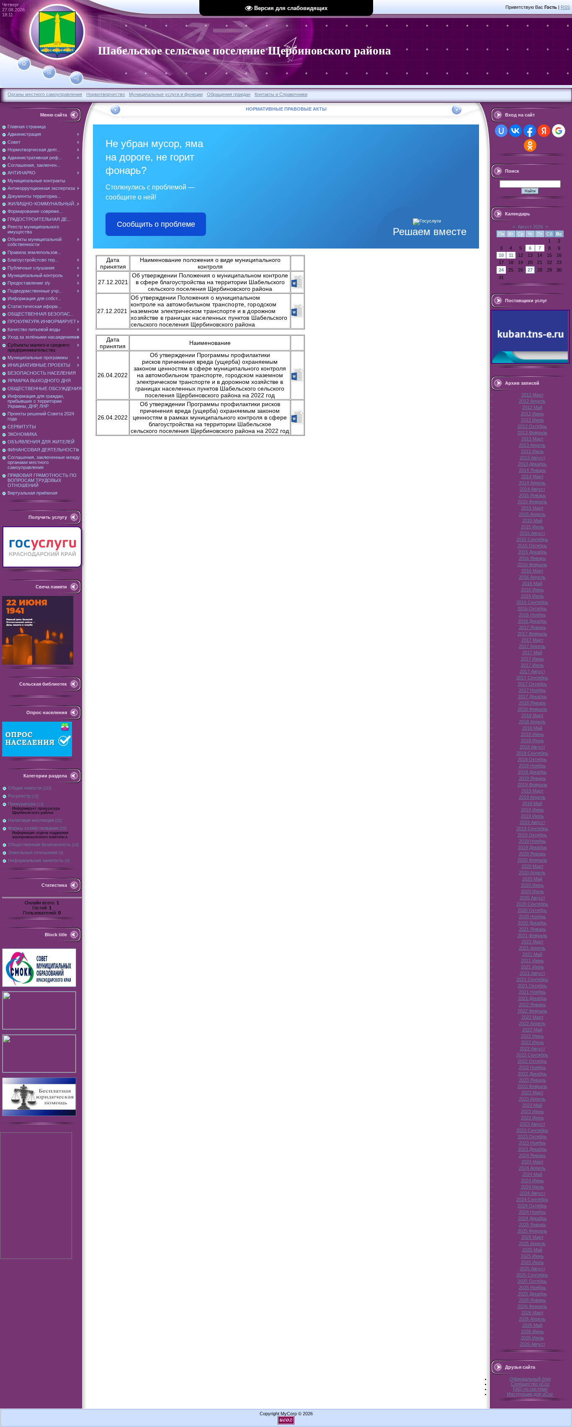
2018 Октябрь (532, 759)
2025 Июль (532, 1262)
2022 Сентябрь (532, 1054)
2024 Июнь (532, 1180)
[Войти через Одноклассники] (530, 145)
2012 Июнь (532, 413)
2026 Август (532, 1344)
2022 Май (532, 1029)
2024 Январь (532, 1155)
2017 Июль (532, 665)
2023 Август (532, 1124)
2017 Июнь (532, 658)
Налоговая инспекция (31, 820)
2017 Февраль (532, 633)
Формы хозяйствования (33, 828)
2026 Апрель (532, 1318)
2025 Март (532, 1237)
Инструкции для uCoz (530, 1393)
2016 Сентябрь (532, 602)
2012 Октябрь (532, 426)
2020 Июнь (532, 885)
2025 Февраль (532, 1230)
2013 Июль (532, 451)
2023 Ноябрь (532, 1142)
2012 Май (532, 407)
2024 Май (532, 1174)
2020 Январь (532, 853)
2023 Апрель (532, 1098)
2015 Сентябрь (532, 539)
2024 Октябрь (532, 1205)
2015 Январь (532, 495)
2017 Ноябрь (532, 690)
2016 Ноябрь (532, 614)
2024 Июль (532, 1186)
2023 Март (532, 1092)
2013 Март (532, 438)
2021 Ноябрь (532, 991)
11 (511, 255)
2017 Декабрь (532, 696)
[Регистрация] (49, 72)
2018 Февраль (532, 709)
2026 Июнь (532, 1331)
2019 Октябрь (532, 834)
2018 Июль (532, 740)
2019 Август (532, 822)
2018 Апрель (532, 721)
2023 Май (532, 1105)
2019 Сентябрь (532, 828)
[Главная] (24, 63)
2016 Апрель (532, 577)
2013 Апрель (532, 445)
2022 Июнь (532, 1036)
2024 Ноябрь (532, 1212)
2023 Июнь (532, 1111)
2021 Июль (532, 966)
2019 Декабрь (532, 847)
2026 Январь (532, 1300)
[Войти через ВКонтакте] (515, 130)
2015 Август (532, 533)
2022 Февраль (532, 1010)
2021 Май (532, 954)
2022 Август (532, 1048)
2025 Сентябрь (532, 1274)
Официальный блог (530, 1378)
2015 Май (532, 520)
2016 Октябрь (532, 608)
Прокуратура (22, 803)
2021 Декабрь (532, 998)
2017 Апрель (532, 646)
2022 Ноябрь (532, 1067)
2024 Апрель (532, 1168)
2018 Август (532, 746)
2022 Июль (532, 1042)
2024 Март (532, 1161)
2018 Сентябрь (532, 753)
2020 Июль (532, 891)
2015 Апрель (532, 514)
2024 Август (532, 1193)
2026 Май (532, 1325)
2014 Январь (532, 470)
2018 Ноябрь (532, 765)
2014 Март (532, 476)
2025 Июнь (532, 1256)
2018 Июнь (532, 734)
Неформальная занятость (36, 860)
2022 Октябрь (532, 1061)
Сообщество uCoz (530, 1383)
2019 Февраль (532, 784)
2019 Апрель (532, 797)
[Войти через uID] (501, 130)
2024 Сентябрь (532, 1199)
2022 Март (532, 1017)
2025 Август (532, 1268)
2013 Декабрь (532, 463)
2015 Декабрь (532, 551)
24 (501, 269)
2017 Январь (532, 627)
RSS (565, 7)
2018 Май (532, 727)
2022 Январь (532, 1004)
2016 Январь (532, 558)
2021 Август (532, 973)
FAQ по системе (530, 1388)
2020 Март (532, 866)
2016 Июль (532, 595)
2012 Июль (532, 419)
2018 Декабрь (532, 771)
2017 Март (532, 639)
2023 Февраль (532, 1086)
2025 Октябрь (532, 1281)
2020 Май (532, 878)
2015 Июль (532, 526)
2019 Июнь (532, 809)
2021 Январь (532, 929)
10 (501, 255)
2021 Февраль (532, 935)
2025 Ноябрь (532, 1287)
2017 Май (532, 652)
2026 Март (532, 1312)
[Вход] (76, 78)
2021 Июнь (532, 960)
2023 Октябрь (532, 1136)
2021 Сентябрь (532, 979)
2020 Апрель (532, 872)
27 (530, 269)
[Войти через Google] (558, 130)
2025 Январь (532, 1224)
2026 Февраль (532, 1306)
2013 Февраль (532, 432)
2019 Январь (532, 778)
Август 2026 (530, 226)
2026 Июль (532, 1337)
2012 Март (532, 394)
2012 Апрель (532, 401)
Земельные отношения (32, 852)
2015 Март (532, 507)
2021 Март (532, 941)
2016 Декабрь (532, 621)
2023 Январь (532, 1080)
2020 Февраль (532, 859)
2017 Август (532, 671)
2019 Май (532, 803)
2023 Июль (532, 1117)
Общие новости (24, 787)
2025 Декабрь (532, 1293)
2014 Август (532, 489)
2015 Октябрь (532, 545)
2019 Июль (532, 815)
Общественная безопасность (39, 844)
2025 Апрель (532, 1243)
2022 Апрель (532, 1023)
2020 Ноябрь (532, 916)
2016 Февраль (532, 564)
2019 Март (532, 790)
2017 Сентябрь (532, 677)
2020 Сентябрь (532, 903)
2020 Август (532, 897)
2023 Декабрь (532, 1149)
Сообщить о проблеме (156, 224)
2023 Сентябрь (532, 1130)
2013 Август (532, 457)
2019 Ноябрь (532, 841)
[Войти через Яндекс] (544, 130)
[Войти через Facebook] (529, 130)
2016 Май (532, 583)
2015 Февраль (532, 501)
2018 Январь (532, 702)
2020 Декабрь (532, 922)
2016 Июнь (532, 589)
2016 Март (532, 570)
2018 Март (532, 715)
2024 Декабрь (532, 1218)
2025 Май (532, 1249)
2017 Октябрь (532, 683)
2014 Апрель (532, 482)
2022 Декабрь (532, 1073)
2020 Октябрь (532, 910)
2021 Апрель (532, 947)
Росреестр (19, 795)
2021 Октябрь (532, 985)
